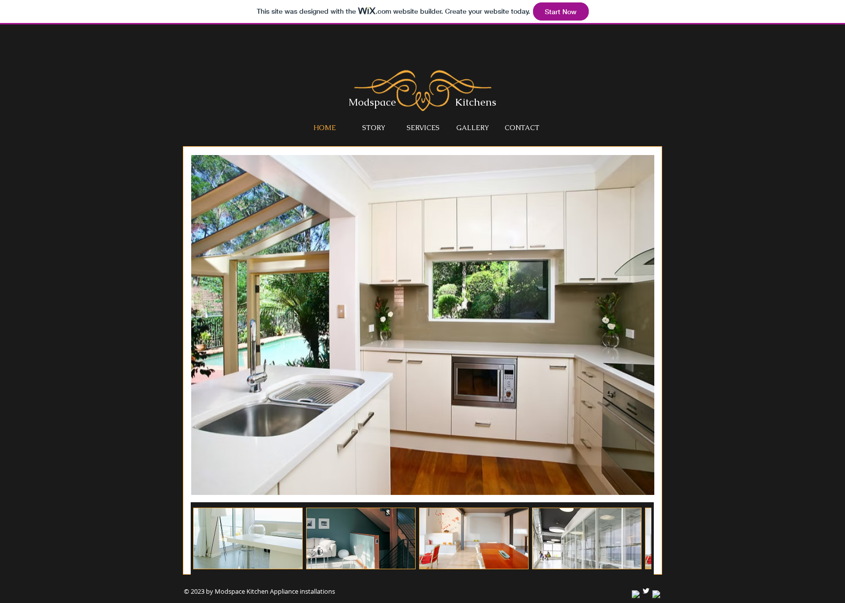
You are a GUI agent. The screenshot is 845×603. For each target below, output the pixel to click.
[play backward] (205, 538)
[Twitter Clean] (646, 591)
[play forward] (639, 538)
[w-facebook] (636, 594)
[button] (248, 538)
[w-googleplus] (656, 594)
